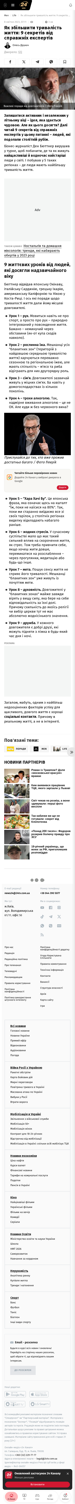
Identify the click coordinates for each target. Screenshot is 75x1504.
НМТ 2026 (15, 1248)
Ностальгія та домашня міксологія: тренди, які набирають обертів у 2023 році (33, 250)
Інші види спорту (20, 1322)
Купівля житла (19, 1280)
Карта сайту (46, 1000)
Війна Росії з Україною (26, 1067)
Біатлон (15, 1317)
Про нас (9, 947)
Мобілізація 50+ (19, 1123)
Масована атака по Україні (26, 1092)
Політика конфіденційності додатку (54, 948)
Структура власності (51, 988)
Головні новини (19, 1030)
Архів (43, 994)
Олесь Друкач (21, 45)
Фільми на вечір (20, 1212)
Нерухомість (19, 1271)
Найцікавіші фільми (22, 1202)
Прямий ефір (18, 1040)
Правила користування (17, 983)
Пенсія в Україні (20, 1185)
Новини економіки (23, 1156)
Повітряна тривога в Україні (27, 1087)
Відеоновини (18, 1045)
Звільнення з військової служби (29, 1118)
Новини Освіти (20, 1234)
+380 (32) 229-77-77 (25, 1454)
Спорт (14, 1297)
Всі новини (18, 1026)
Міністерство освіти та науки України (32, 1238)
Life (14, 15)
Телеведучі (11, 971)
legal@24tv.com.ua (47, 1458)
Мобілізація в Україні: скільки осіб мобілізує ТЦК (39, 1143)
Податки (15, 1180)
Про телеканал (13, 965)
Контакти (45, 976)
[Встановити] (37, 1479)
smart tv (15, 1404)
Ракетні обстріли (20, 1072)
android (15, 1394)
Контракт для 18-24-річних (26, 1133)
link (42, 907)
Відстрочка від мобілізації (26, 1138)
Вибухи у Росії (18, 1096)
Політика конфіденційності (14, 990)
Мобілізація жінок (21, 1128)
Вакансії (44, 982)
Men (6, 15)
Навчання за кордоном (24, 1258)
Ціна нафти (17, 1160)
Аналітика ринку (20, 1275)
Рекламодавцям (13, 977)
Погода (14, 1055)
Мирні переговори (21, 1082)
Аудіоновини (18, 1050)
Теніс (13, 1312)
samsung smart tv (40, 1404)
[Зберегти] (65, 62)
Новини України (20, 1035)
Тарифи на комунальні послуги (29, 1175)
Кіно (13, 1197)
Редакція (9, 953)
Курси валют (17, 1165)
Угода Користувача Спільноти (50, 956)
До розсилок (23, 1370)
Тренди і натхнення (22, 1285)
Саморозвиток (19, 1253)
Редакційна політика (16, 959)
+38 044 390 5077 (50, 893)
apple (40, 1394)
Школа (14, 1243)
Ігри (42, 1006)
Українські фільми (21, 1207)
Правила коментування (53, 964)
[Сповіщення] (70, 5)
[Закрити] (67, 1473)
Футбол (14, 1307)
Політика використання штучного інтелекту (18, 998)
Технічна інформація (52, 970)
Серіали (15, 1222)
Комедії (14, 1216)
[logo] (23, 5)
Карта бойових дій (21, 1077)
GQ (20, 52)
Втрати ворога (19, 1101)
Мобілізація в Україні (25, 1114)
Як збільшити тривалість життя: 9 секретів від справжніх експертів (45, 15)
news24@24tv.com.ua (17, 893)
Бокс (13, 1302)
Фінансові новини (21, 1170)
